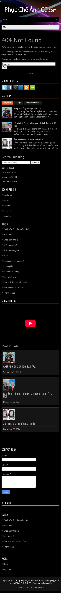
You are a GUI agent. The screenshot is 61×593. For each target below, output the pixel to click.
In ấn (6, 255)
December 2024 (9, 172)
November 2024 (9, 177)
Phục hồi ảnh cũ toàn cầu (15, 287)
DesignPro (47, 583)
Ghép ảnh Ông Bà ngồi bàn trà (27, 108)
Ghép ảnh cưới (10, 239)
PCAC (27, 587)
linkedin (6, 205)
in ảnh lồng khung (11, 271)
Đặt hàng (7, 569)
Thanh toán (9, 293)
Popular (7, 103)
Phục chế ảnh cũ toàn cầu (15, 282)
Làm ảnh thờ (9, 277)
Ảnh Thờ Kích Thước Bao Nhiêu (28, 139)
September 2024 (9, 181)
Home (30, 73)
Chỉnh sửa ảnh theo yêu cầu (16, 229)
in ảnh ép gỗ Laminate (13, 261)
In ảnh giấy (8, 266)
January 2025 (8, 168)
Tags (19, 103)
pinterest (7, 211)
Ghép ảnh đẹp (10, 245)
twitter (6, 200)
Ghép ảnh (8, 234)
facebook (7, 195)
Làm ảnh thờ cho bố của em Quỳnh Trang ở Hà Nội (28, 395)
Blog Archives (32, 103)
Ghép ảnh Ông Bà (11, 250)
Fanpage (41, 587)
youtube (7, 216)
